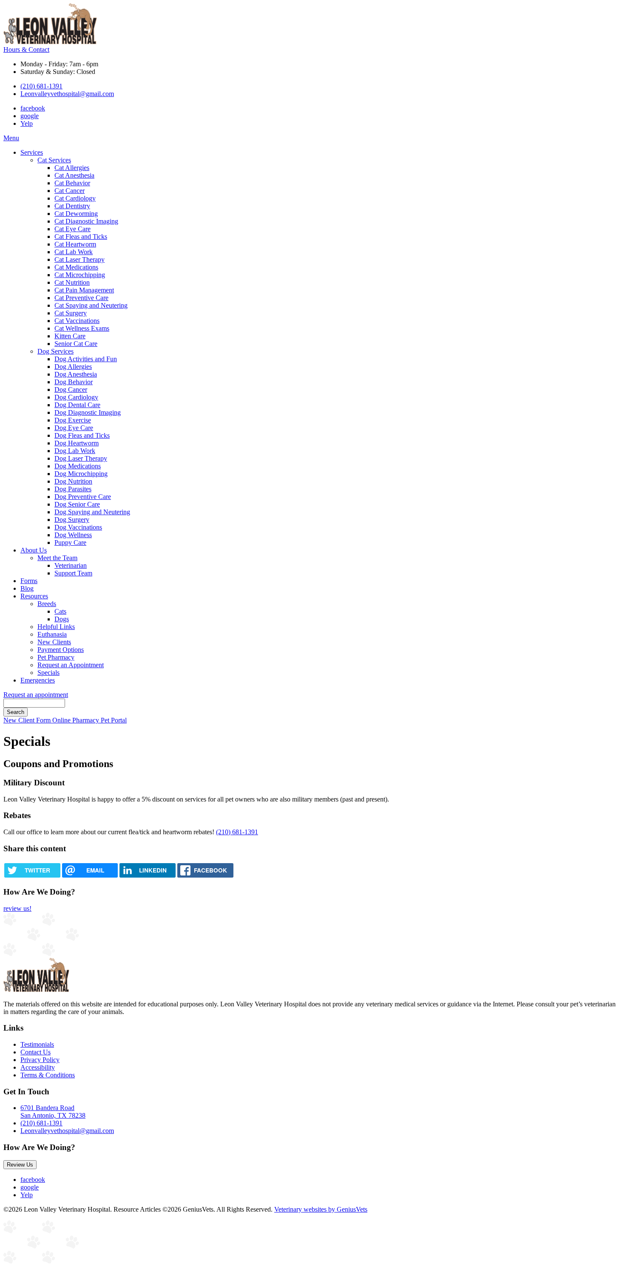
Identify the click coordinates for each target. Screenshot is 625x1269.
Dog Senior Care (77, 504)
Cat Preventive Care (81, 297)
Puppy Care (70, 542)
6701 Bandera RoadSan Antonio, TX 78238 (52, 1111)
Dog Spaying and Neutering (92, 512)
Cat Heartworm (75, 244)
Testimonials (37, 1044)
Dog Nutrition (73, 481)
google (29, 115)
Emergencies (37, 680)
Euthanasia (52, 634)
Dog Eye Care (73, 427)
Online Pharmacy (76, 720)
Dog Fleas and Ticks (82, 435)
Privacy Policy (40, 1059)
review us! (17, 908)
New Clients (54, 642)
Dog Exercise (72, 420)
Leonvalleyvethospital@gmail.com (67, 93)
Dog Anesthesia (75, 374)
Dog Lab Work (74, 450)
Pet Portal (114, 720)
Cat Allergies (71, 167)
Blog (27, 588)
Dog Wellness (73, 534)
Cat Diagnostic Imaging (86, 221)
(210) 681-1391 (41, 86)
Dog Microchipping (81, 473)
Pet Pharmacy (55, 657)
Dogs (61, 619)
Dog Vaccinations (78, 527)
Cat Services (54, 160)
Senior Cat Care (75, 343)
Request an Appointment (70, 664)
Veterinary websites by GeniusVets (320, 1209)
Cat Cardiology (75, 198)
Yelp (26, 123)
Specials (48, 672)
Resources (34, 596)
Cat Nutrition (72, 282)
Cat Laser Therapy (79, 259)
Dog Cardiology (76, 397)
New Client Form (27, 720)
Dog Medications (77, 466)
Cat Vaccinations (76, 320)
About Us (33, 550)
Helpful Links (56, 626)
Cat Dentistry (72, 206)
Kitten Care (69, 336)
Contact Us (35, 1052)
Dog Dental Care (77, 404)
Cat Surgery (70, 313)
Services (31, 152)
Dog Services (55, 351)
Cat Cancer (69, 190)
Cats (60, 611)
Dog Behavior (73, 381)
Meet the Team (57, 557)
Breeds (46, 603)
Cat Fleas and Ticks (80, 236)
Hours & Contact (26, 49)
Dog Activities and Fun (85, 359)
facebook (32, 108)
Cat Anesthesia (74, 175)
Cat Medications (76, 267)
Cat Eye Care (72, 228)
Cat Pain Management (84, 290)
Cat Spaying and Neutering (91, 305)
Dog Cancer (70, 389)
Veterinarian (70, 565)
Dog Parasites (72, 489)
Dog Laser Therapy (80, 458)
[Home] (50, 41)
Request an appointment (35, 694)
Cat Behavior (72, 183)
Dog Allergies (73, 366)
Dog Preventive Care (82, 496)
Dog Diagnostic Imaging (87, 412)
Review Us (20, 1164)
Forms (28, 580)
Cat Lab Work (73, 251)
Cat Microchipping (79, 274)
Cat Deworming (76, 213)
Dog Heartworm (76, 443)
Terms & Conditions (47, 1075)
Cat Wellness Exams (81, 328)
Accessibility (37, 1067)
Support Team (73, 573)
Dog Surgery (71, 519)
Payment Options (60, 649)
